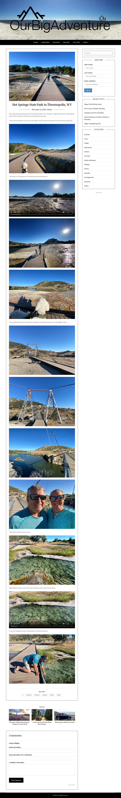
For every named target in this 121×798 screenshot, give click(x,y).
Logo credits (99, 192)
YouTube (76, 42)
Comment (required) (16, 762)
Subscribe (45, 42)
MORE (85, 42)
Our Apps (56, 42)
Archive (66, 42)
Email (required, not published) (20, 755)
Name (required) (15, 747)
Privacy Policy (71, 784)
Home (35, 42)
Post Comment (16, 780)
